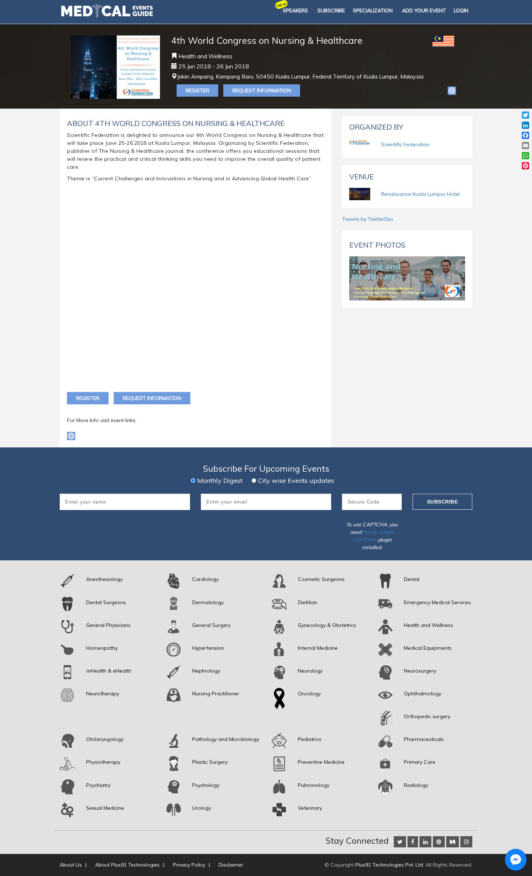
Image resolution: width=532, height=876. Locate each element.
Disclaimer (231, 865)
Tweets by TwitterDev (367, 219)
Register (197, 90)
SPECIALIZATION (373, 10)
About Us (71, 865)
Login (461, 10)
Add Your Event (424, 10)
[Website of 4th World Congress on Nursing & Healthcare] (452, 90)
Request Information (261, 90)
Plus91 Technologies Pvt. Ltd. (389, 865)
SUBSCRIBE (331, 10)
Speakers (295, 10)
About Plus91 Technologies (127, 865)
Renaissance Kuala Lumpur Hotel (420, 194)
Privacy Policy (189, 865)
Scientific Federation (405, 144)
